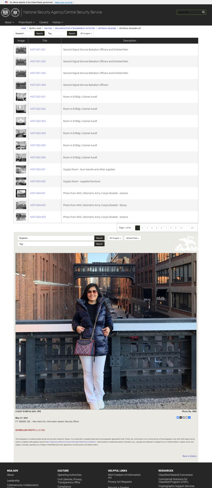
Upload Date (132, 238)
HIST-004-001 (38, 193)
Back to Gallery (190, 456)
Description (129, 40)
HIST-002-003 (38, 121)
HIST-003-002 (38, 181)
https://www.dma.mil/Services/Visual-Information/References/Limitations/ (71, 442)
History (56, 22)
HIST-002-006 (38, 157)
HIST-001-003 (38, 73)
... (186, 228)
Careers (43, 22)
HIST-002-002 (38, 108)
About (8, 22)
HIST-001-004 (38, 84)
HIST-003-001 (38, 169)
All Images (85, 33)
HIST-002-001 (38, 96)
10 (181, 228)
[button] (65, 2)
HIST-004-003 (38, 216)
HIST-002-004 (38, 133)
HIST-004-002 (38, 205)
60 (192, 228)
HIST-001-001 (38, 49)
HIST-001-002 (38, 61)
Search (39, 33)
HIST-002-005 (38, 145)
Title (44, 40)
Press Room (25, 22)
